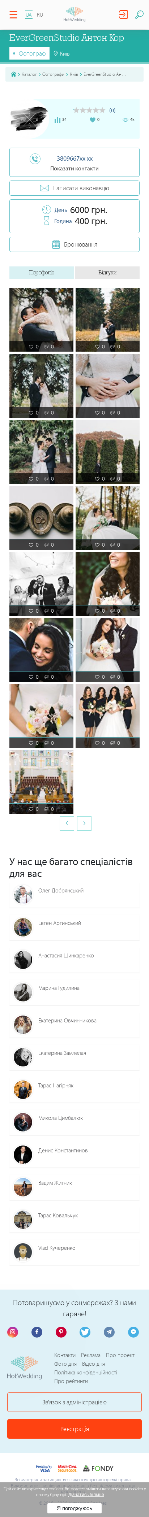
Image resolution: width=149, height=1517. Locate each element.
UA (29, 14)
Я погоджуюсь (74, 1508)
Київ (74, 74)
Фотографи (53, 74)
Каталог (29, 74)
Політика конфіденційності (85, 1372)
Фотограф (32, 53)
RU (40, 14)
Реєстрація (74, 1429)
